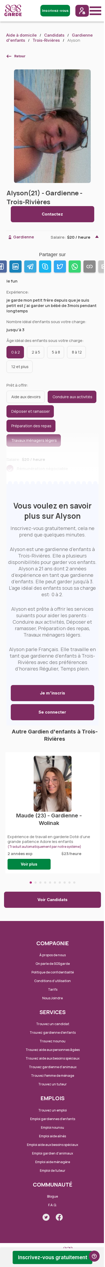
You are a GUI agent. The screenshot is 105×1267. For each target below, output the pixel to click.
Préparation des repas (31, 425)
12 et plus (20, 366)
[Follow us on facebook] (59, 1217)
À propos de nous (52, 955)
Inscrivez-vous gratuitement (52, 1257)
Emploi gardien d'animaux (52, 1153)
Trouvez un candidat (52, 1024)
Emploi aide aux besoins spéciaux (52, 1144)
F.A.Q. (52, 1205)
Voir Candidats (52, 899)
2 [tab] (35, 882)
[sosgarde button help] (94, 1256)
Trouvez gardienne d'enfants (53, 1032)
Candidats (54, 35)
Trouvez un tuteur (52, 1084)
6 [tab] (55, 882)
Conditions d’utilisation (52, 981)
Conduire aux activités (72, 396)
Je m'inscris (52, 693)
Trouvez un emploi (52, 1110)
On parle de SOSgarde (53, 963)
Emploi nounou (52, 1127)
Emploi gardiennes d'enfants (52, 1119)
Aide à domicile (21, 35)
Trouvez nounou (52, 1041)
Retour (20, 56)
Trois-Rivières (46, 40)
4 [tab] (45, 882)
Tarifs (52, 989)
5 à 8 (56, 352)
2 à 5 (36, 352)
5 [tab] (50, 882)
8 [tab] (65, 882)
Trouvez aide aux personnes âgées (53, 1049)
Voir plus (29, 864)
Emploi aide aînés (52, 1136)
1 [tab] (31, 882)
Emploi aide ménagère (52, 1162)
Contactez (52, 214)
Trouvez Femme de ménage (52, 1075)
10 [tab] (74, 882)
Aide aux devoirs (26, 396)
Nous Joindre (52, 998)
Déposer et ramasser (30, 411)
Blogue (52, 1196)
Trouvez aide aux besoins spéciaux (52, 1058)
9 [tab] (69, 882)
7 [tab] (60, 882)
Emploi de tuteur (52, 1170)
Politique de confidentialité (53, 972)
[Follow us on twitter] (46, 1217)
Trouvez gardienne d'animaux (52, 1067)
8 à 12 (77, 352)
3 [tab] (40, 882)
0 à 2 (15, 352)
